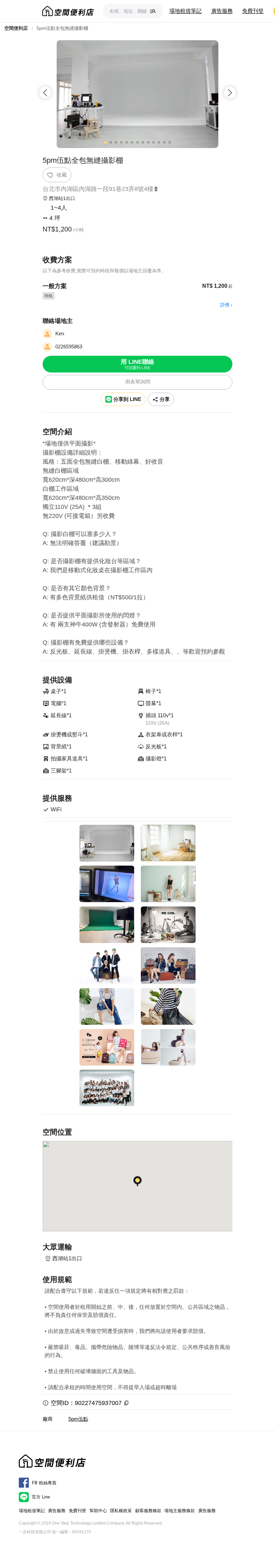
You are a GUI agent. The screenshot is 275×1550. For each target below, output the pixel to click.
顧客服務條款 (148, 1510)
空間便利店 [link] (16, 28)
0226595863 (68, 346)
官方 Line (41, 1496)
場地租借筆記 (185, 11)
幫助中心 (98, 1510)
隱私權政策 (121, 1510)
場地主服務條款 (179, 1510)
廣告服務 (222, 11)
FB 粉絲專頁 (44, 1482)
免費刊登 (253, 11)
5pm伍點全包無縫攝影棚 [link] (62, 28)
